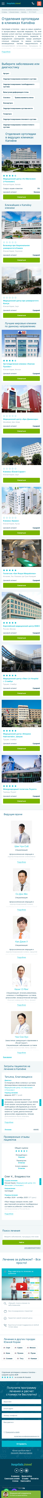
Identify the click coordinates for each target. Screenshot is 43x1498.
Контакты (35, 1478)
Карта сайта (26, 1481)
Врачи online (27, 1476)
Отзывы (25, 1478)
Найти (21, 1242)
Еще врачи (7, 1057)
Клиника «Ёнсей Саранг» (14, 472)
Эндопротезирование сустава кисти (18, 108)
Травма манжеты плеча (24, 97)
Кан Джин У (21, 941)
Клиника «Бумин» (11, 521)
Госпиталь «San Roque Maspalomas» (19, 573)
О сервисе (15, 1476)
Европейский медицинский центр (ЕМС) (21, 626)
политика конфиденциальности (26, 1436)
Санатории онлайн (12, 1478)
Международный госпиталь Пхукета (19, 789)
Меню (3, 3)
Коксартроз (8, 103)
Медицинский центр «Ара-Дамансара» (20, 419)
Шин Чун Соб (22, 846)
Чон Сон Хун (21, 1036)
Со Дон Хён (22, 894)
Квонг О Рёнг (22, 989)
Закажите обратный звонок (21, 1453)
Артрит (6, 73)
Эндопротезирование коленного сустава (19, 79)
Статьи (15, 1481)
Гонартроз (7, 114)
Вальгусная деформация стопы (16, 92)
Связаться (21, 197)
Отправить (22, 1444)
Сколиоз (6, 97)
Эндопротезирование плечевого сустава (19, 119)
